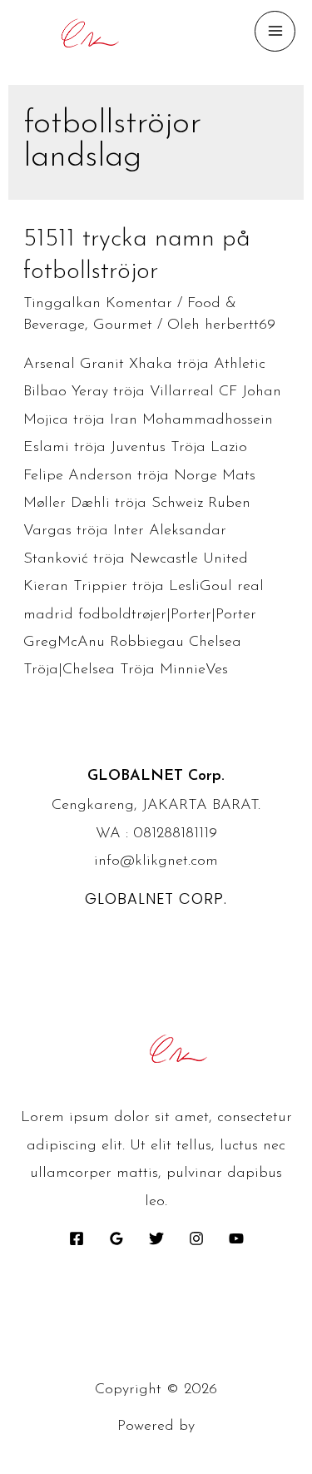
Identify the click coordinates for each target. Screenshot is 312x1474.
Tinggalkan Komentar (97, 303)
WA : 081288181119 (156, 833)
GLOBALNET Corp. (156, 898)
